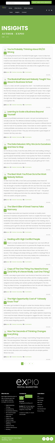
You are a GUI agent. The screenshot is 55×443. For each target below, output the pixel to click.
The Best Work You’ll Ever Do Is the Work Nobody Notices (26, 176)
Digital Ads (8, 416)
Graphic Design (10, 418)
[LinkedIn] (51, 439)
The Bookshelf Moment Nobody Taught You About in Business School (28, 81)
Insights (17, 12)
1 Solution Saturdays (17, 72)
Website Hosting (10, 425)
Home (10, 8)
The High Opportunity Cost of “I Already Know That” (26, 300)
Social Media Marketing (11, 411)
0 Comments (28, 72)
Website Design (10, 420)
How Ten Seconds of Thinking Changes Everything (26, 333)
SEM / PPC (39, 402)
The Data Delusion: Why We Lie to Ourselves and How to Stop (28, 145)
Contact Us (40, 406)
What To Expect (28, 8)
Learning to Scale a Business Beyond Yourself (25, 113)
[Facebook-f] (47, 10)
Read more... (48, 74)
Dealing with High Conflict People (23, 239)
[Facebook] (44, 439)
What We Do (18, 8)
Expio (8, 72)
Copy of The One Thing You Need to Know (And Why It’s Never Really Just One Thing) (28, 270)
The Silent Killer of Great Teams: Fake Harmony (25, 208)
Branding (8, 429)
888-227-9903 (25, 397)
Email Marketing (10, 409)
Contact (24, 12)
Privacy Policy (40, 411)
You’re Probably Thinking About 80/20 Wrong (26, 51)
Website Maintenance (11, 427)
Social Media (40, 398)
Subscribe (39, 404)
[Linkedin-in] (52, 10)
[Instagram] (49, 10)
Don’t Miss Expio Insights (41, 2)
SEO (38, 396)
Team (11, 12)
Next (32, 363)
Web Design (40, 400)
